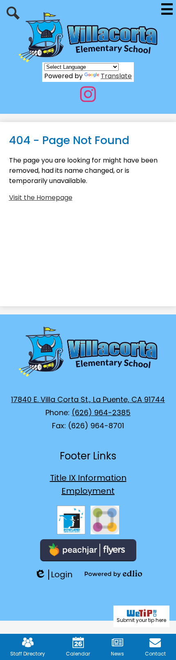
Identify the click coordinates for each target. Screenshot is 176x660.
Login (53, 575)
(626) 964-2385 (101, 412)
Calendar (78, 653)
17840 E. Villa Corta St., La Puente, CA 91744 (88, 399)
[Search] (13, 13)
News (117, 653)
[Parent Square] (104, 520)
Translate (116, 76)
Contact (155, 653)
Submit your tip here (141, 620)
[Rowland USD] (71, 520)
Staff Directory (27, 653)
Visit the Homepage (40, 197)
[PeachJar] (88, 550)
